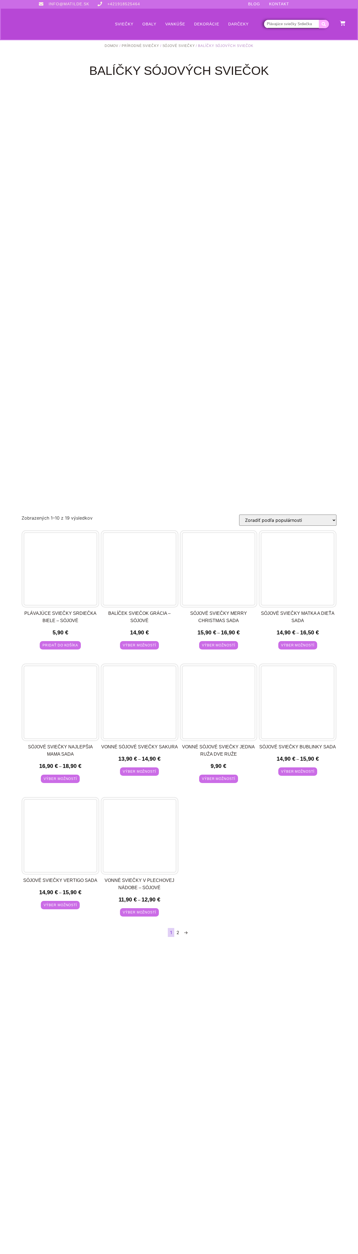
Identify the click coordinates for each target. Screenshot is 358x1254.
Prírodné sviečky (140, 46)
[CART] (342, 23)
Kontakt (279, 4)
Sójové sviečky (178, 46)
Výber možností (139, 645)
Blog (254, 4)
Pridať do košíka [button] (60, 645)
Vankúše (175, 24)
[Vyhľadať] (324, 24)
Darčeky (238, 24)
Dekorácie (206, 24)
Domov (112, 46)
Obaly (149, 24)
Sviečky (124, 24)
